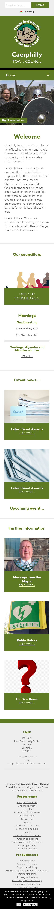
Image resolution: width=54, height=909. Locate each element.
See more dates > (27, 334)
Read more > (27, 433)
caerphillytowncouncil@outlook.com (27, 763)
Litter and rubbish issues (27, 812)
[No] (50, 898)
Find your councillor (27, 802)
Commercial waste (27, 864)
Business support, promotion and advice (27, 870)
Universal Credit (27, 815)
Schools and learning (27, 828)
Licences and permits (27, 887)
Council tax (27, 819)
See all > (27, 356)
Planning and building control (27, 842)
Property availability (27, 867)
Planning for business (27, 877)
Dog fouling (27, 809)
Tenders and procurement (27, 883)
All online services (27, 848)
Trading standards (27, 873)
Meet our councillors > (27, 296)
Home (10, 75)
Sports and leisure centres (27, 835)
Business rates (27, 860)
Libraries (27, 832)
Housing (27, 822)
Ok (19, 904)
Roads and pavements (27, 825)
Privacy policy (30, 904)
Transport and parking (27, 838)
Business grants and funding (27, 880)
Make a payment (27, 845)
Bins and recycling (27, 805)
